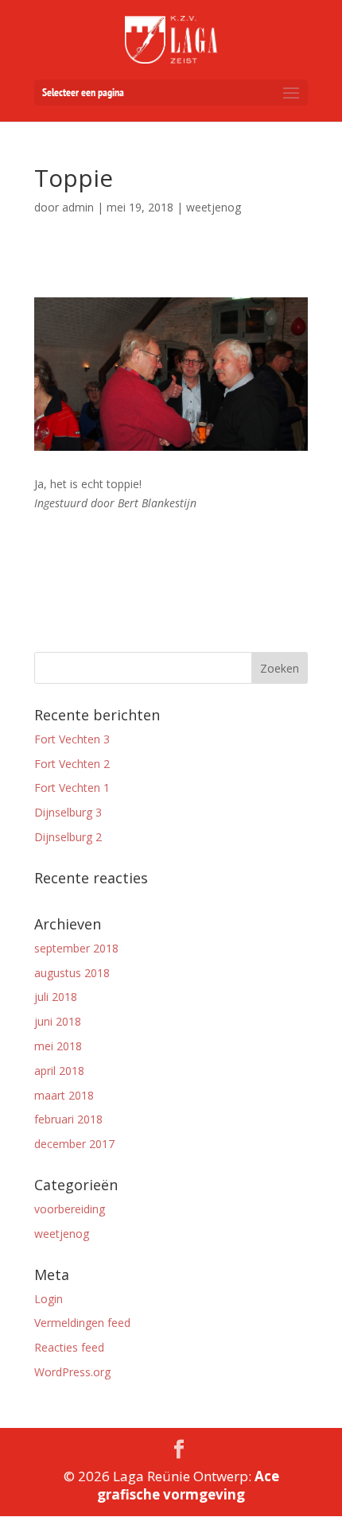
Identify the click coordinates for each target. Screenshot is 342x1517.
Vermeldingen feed (82, 1322)
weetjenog (61, 1233)
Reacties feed (69, 1347)
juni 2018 (57, 1021)
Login (48, 1298)
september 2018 (76, 948)
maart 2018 (64, 1095)
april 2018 (59, 1070)
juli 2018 (55, 996)
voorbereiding (69, 1208)
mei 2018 (58, 1045)
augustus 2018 (72, 972)
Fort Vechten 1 (72, 787)
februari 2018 (68, 1119)
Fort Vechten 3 (72, 739)
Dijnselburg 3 (68, 812)
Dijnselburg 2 (68, 836)
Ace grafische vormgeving (188, 1485)
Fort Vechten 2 (72, 763)
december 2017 (74, 1143)
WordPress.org (72, 1371)
